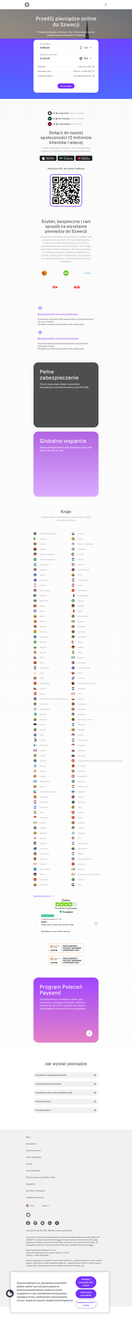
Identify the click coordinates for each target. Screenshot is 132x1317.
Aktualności (31, 1144)
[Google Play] (66, 158)
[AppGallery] (83, 158)
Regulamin (30, 1184)
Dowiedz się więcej (42, 896)
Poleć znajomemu (33, 1157)
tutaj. (59, 1240)
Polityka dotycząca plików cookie (40, 1177)
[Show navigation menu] (105, 4)
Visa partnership (33, 1170)
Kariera (29, 1164)
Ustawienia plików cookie (86, 1303)
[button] (10, 1293)
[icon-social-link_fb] (28, 1223)
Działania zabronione (35, 1197)
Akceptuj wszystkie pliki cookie (86, 1282)
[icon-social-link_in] (35, 1223)
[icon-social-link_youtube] (42, 1223)
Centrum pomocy (33, 1150)
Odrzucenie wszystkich (85, 1293)
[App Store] (48, 158)
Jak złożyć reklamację (35, 1191)
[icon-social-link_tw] (57, 1223)
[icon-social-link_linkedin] (50, 1223)
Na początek (66, 86)
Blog (28, 1137)
